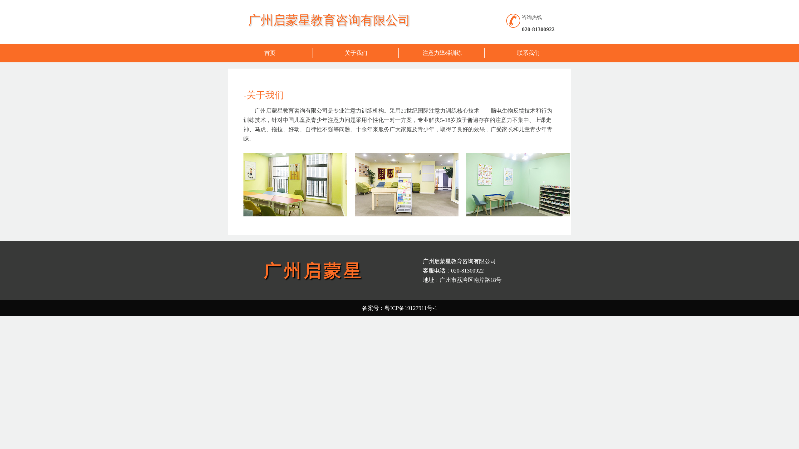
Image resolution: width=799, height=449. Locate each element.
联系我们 (528, 53)
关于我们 (356, 53)
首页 (270, 53)
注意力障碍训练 (442, 53)
